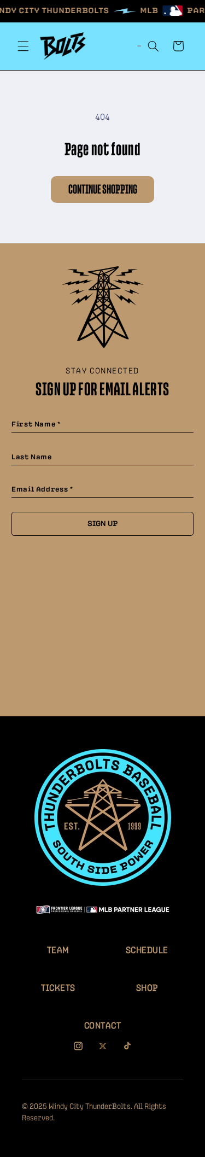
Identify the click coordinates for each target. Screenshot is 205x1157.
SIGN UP (102, 524)
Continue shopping (102, 189)
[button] (23, 46)
